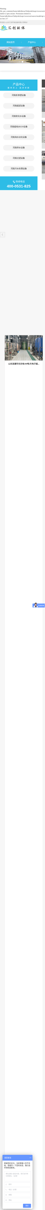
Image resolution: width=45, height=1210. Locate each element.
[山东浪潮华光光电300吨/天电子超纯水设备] (24, 348)
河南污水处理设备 (19, 169)
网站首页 (11, 42)
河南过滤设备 (19, 158)
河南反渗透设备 (19, 95)
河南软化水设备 (19, 116)
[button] (19, 62)
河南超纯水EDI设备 (19, 127)
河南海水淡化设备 (19, 137)
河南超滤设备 (19, 106)
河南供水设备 (19, 148)
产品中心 (32, 42)
